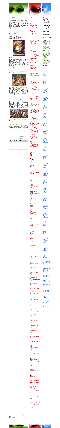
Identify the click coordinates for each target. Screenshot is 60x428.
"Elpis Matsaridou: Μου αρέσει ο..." (35, 256)
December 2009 (45, 248)
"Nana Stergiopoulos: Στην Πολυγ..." (33, 281)
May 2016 (44, 179)
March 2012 (44, 224)
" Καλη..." (31, 174)
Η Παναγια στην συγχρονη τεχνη (34, 138)
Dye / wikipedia (45, 271)
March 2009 (44, 256)
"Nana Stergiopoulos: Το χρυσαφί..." (33, 254)
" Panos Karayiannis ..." (33, 233)
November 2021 (45, 120)
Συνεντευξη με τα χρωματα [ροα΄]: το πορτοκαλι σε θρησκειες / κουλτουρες (34, 65)
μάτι (43, 51)
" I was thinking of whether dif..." (34, 212)
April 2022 (44, 116)
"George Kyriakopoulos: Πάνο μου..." (34, 323)
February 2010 (45, 246)
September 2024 (45, 90)
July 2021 (44, 124)
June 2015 (44, 189)
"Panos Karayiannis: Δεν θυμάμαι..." (33, 295)
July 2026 (44, 70)
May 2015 (44, 190)
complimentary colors (46, 270)
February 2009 (45, 257)
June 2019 (44, 146)
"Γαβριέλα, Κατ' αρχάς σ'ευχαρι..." (34, 177)
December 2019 (45, 141)
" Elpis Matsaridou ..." (33, 231)
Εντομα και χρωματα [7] (34, 101)
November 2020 (45, 131)
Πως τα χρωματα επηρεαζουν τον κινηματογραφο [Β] (34, 54)
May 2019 (44, 147)
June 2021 (44, 125)
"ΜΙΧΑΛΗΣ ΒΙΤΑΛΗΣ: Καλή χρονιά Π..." (35, 306)
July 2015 (44, 188)
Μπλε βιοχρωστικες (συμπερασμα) (35, 75)
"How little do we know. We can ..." (35, 402)
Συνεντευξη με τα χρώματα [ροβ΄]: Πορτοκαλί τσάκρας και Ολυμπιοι (34, 58)
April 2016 (44, 180)
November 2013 (45, 206)
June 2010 (44, 243)
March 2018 (44, 160)
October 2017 (45, 164)
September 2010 (45, 240)
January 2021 (45, 129)
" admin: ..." (31, 243)
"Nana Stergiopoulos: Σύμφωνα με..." (34, 337)
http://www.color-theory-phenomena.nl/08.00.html (46, 277)
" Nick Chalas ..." (32, 238)
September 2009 (45, 251)
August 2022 (45, 112)
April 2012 (44, 223)
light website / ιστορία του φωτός (46, 286)
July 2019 (44, 145)
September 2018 (45, 154)
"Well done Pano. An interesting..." (35, 334)
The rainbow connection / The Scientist (46, 296)
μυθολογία (47, 53)
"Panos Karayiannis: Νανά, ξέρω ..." (34, 331)
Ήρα (44, 41)
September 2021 (45, 122)
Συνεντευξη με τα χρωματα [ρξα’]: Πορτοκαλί (34, 134)
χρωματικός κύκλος (46, 62)
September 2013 (45, 208)
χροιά (49, 61)
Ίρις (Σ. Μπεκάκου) (46, 301)
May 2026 (44, 72)
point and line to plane (46, 291)
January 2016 (45, 183)
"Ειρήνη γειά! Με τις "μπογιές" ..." (34, 355)
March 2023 (44, 106)
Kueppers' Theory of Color (46, 283)
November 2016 (45, 174)
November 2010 (45, 238)
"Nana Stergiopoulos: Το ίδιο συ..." (35, 378)
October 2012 (45, 218)
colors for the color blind (46, 268)
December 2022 (45, 109)
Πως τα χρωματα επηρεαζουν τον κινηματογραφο (34, 86)
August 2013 (45, 209)
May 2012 (44, 222)
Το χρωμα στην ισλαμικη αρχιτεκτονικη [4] (33, 43)
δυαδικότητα (44, 46)
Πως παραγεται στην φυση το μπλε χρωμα (34, 136)
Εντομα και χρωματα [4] (34, 145)
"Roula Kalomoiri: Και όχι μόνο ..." (34, 386)
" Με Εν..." (31, 160)
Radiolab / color (45, 292)
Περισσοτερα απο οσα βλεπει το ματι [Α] (34, 117)
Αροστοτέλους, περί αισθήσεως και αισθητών (46, 300)
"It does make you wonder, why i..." (34, 361)
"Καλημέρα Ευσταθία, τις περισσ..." (35, 172)
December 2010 (45, 237)
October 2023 (45, 100)
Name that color (45, 288)
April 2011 (44, 234)
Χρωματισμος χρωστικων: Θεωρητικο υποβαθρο (34, 96)
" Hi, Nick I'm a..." (32, 205)
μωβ (49, 53)
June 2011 (44, 232)
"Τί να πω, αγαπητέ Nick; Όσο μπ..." (34, 368)
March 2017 (44, 170)
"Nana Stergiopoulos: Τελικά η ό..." (35, 293)
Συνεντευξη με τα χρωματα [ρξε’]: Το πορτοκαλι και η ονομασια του (34, 105)
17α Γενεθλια (33, 78)
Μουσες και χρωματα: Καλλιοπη (34, 42)
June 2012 (44, 221)
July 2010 (44, 242)
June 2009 (44, 253)
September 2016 (45, 176)
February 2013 (45, 214)
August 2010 (45, 241)
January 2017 (45, 172)
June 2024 (44, 93)
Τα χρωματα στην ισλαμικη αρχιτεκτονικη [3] (33, 50)
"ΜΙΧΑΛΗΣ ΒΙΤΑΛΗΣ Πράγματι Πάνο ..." (34, 328)
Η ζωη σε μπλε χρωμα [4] (34, 38)
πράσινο (45, 57)
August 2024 (45, 91)
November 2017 (45, 163)
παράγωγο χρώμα (46, 55)
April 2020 (44, 137)
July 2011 (44, 231)
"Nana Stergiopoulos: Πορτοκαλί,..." (33, 291)
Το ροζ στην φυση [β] (34, 148)
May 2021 (44, 126)
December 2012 (45, 216)
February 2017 (45, 171)
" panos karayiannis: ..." (33, 198)
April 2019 (44, 148)
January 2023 (45, 108)
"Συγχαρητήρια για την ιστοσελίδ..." (35, 359)
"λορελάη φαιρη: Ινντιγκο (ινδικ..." (34, 297)
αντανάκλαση (45, 44)
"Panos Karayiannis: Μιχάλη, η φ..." (34, 261)
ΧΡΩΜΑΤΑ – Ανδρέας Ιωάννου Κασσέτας (46, 307)
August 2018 (45, 155)
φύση (46, 61)
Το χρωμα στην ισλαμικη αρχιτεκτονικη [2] (33, 62)
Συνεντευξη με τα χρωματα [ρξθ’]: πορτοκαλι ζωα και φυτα (34, 77)
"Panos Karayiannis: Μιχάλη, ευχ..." (34, 326)
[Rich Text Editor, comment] (18, 145)
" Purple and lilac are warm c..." (34, 193)
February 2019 (45, 150)
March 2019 (44, 149)
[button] (10, 140)
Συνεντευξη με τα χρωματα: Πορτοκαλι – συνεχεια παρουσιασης (34, 127)
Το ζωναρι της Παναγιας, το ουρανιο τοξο (34, 24)
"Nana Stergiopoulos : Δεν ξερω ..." (35, 279)
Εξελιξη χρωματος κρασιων (35, 110)
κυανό (43, 49)
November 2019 (45, 142)
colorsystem (44, 269)
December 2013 (45, 205)
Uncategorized (15, 127)
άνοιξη (46, 42)
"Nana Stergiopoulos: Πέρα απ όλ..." (34, 339)
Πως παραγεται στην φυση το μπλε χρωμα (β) (34, 125)
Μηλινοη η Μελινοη (33, 56)
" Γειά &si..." (31, 226)
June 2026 (44, 71)
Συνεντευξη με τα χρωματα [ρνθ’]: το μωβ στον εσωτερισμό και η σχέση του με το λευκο (34, 147)
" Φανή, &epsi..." (32, 165)
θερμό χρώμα (44, 48)
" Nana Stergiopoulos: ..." (33, 245)
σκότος (46, 58)
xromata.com (47, 1)
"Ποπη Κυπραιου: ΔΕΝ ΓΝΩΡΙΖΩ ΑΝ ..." (34, 391)
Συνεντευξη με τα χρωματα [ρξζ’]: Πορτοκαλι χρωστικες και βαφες (34, 90)
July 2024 (44, 92)
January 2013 (45, 215)
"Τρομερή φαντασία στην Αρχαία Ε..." (34, 357)
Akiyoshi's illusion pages (46, 261)
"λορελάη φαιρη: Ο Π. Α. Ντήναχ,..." (33, 315)
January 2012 (45, 226)
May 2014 (44, 201)
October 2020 (45, 132)
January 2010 (45, 247)
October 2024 (45, 89)
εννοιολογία (48, 46)
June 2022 (44, 114)
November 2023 (45, 99)
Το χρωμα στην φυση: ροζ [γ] (34, 143)
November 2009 (45, 249)
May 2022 (44, 115)
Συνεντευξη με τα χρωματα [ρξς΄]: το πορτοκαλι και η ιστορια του (34, 98)
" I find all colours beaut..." (33, 210)
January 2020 (45, 140)
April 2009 (44, 255)
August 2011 (45, 230)
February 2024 (45, 96)
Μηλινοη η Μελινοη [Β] (34, 47)
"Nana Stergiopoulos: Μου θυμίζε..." (33, 284)
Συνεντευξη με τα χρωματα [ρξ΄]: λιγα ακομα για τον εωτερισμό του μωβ (34, 141)
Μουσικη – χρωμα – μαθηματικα (34, 129)
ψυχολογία (44, 63)
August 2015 (45, 187)
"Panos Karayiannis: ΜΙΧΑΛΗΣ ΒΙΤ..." (34, 265)
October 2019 (45, 143)
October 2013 (45, 207)
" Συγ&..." (31, 252)
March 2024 (44, 95)
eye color (44, 272)
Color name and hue (46, 266)
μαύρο (48, 51)
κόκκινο (45, 50)
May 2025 (44, 83)
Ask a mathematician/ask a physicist (46, 263)
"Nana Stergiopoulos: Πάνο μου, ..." (34, 364)
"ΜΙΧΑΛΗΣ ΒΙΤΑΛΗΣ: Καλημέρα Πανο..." (34, 273)
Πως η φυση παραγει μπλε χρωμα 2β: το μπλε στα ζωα (35, 107)
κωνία (45, 49)
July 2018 (44, 156)
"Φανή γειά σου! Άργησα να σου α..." (34, 405)
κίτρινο (48, 48)
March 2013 (44, 213)
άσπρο (48, 42)
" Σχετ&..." (31, 154)
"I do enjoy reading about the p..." (34, 380)
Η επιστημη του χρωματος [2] (34, 81)
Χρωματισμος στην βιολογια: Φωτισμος (34, 114)
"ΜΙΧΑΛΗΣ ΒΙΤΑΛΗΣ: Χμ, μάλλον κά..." (34, 268)
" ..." (30, 217)
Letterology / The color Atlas (46, 285)
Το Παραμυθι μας (12, 17)
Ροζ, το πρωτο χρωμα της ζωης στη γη (34, 100)
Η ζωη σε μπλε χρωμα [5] (34, 34)
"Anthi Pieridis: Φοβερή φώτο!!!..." (34, 263)
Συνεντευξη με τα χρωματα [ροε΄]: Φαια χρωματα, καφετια (34, 40)
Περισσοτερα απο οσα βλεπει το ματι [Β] (34, 88)
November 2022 (45, 110)
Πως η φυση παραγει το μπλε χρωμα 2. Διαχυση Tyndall (34, 109)
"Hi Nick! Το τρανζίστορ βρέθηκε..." (35, 353)
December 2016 (45, 173)
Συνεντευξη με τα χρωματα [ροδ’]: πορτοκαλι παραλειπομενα (35, 46)
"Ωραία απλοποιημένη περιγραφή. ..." (34, 388)
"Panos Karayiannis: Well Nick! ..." (35, 382)
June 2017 (44, 168)
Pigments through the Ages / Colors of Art (46, 290)
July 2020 (44, 135)
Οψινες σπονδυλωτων (34, 144)
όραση (46, 63)
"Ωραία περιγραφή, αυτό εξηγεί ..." (34, 351)
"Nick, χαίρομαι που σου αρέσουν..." (33, 349)
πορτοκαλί (45, 56)
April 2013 (44, 212)
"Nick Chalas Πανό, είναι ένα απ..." (35, 393)
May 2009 (44, 254)
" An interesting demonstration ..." (34, 182)
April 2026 (44, 73)
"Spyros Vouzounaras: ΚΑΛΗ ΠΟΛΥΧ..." (34, 309)
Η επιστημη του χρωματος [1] (34, 103)
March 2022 (44, 117)
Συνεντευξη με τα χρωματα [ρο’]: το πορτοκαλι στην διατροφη (35, 70)
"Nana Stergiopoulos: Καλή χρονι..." (34, 304)
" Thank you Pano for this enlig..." (34, 224)
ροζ (44, 58)
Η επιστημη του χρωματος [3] (34, 74)
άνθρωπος (44, 42)
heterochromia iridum (46, 275)
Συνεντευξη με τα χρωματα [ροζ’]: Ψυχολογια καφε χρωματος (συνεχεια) (34, 30)
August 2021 (45, 123)
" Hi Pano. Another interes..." (34, 207)
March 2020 (44, 138)
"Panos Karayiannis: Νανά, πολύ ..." (34, 286)
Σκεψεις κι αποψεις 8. (24, 125)
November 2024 (45, 88)
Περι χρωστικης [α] (33, 37)
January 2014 (45, 204)
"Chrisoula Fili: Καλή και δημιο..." (34, 311)
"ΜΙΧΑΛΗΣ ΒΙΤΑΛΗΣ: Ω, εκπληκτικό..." (33, 259)
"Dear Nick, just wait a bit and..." (34, 345)
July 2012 (44, 220)
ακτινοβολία (47, 43)
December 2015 (45, 184)
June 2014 (44, 200)
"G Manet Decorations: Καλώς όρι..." (34, 300)
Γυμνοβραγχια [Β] (33, 48)
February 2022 (45, 118)
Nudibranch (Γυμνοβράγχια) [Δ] (34, 27)
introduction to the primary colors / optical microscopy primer (46, 281)
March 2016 (44, 181)
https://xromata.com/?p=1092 (15, 27)
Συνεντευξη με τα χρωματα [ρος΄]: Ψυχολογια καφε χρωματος (35, 35)
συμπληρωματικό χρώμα (45, 59)
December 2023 (45, 98)
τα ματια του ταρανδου (34, 67)
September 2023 (45, 101)
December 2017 (45, 162)
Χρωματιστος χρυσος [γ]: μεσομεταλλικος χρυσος (34, 123)
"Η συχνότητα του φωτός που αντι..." (34, 374)
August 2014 (45, 198)
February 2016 (45, 182)
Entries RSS (21, 415)
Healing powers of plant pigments (46, 274)
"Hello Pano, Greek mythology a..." (35, 370)
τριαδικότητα (45, 60)
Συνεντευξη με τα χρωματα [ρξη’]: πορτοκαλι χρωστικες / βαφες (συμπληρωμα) (34, 83)
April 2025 (44, 84)
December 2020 (45, 130)
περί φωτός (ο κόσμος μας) (46, 303)
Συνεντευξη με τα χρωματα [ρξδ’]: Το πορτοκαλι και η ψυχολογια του (35, 112)
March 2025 (44, 85)
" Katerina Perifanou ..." (33, 240)
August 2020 (45, 134)
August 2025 (45, 80)
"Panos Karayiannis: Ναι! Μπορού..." (33, 376)
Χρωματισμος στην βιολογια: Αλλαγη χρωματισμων (34, 32)
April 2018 (44, 159)
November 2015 (45, 185)
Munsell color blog (45, 287)
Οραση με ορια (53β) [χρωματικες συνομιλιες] (16, 124)
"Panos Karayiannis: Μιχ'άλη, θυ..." (35, 318)
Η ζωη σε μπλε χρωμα (34, 60)
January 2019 (45, 151)
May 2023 (44, 104)
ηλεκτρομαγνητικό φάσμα (46, 47)
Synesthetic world (45, 294)
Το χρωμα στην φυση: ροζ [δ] (34, 121)
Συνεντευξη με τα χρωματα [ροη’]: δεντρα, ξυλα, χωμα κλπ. (34, 22)
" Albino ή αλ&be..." (32, 152)
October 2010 (45, 239)
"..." (30, 222)
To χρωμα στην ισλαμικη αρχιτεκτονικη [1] (33, 72)
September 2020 (45, 133)
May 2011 (44, 233)
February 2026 (45, 75)
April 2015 (44, 191)
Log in (17, 415)
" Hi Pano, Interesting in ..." (34, 214)
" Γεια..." (31, 179)
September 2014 (45, 197)
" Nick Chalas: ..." (32, 203)
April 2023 (44, 105)
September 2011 (45, 229)
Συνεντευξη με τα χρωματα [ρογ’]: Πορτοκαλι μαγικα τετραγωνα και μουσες (34, 52)
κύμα (48, 50)
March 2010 (44, 245)
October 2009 (45, 250)
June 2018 (44, 157)
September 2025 (45, 79)
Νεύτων (48, 41)
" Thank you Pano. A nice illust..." (34, 181)
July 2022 (44, 113)
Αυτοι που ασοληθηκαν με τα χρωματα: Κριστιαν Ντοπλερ (34, 132)
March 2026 (44, 74)
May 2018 (44, 158)
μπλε (44, 53)
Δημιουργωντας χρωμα (34, 61)
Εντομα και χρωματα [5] (34, 139)
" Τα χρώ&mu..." (32, 170)
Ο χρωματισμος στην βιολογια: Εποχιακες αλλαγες (34, 26)
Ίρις (46, 41)
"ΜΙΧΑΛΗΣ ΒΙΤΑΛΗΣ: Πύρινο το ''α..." (34, 321)
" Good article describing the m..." (34, 184)
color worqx (44, 267)
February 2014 (45, 203)
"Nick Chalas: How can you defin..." (34, 384)
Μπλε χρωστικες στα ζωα (34, 79)
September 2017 (45, 165)
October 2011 (45, 228)
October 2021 (45, 121)
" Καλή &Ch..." (32, 163)
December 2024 (45, 87)
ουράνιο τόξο (47, 54)
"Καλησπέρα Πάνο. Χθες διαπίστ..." (33, 407)
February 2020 (45, 139)
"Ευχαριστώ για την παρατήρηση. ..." (34, 397)
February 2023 (45, 107)
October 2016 (45, 175)
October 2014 (45, 196)
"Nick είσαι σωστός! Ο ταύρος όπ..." (34, 342)
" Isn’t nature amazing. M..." (34, 189)
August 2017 (45, 166)
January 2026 (45, 76)
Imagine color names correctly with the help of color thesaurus (46, 279)
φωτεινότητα (44, 61)
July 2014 (44, 199)
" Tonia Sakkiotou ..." (33, 229)
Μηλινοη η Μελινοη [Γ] (34, 33)
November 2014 (45, 195)
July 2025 (44, 81)
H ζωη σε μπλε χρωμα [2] (34, 55)
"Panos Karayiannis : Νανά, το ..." (34, 277)
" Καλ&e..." (31, 167)
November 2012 (45, 217)
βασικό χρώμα (46, 45)
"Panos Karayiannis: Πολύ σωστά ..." (34, 270)
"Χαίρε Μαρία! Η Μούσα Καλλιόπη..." (33, 158)
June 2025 (44, 82)
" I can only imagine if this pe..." (34, 186)
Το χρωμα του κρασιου (34, 115)
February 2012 (45, 225)
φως (48, 60)
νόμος (44, 54)
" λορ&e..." (31, 196)
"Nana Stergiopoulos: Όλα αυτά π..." (34, 289)
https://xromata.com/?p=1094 (15, 28)
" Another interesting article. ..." (34, 191)
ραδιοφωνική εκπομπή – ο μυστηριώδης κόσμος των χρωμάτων (47, 305)
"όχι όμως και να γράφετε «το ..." (34, 399)
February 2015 (45, 193)
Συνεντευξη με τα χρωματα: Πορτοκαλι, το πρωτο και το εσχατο (34, 119)
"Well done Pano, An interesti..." (34, 347)
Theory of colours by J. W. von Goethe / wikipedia (47, 298)
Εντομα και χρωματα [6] (34, 130)
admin (44, 260)
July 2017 (44, 167)
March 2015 (44, 192)
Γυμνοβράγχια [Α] (33, 66)
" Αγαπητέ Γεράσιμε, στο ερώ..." (34, 250)
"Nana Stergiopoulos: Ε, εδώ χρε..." (34, 275)
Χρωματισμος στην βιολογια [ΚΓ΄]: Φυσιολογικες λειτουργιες (35, 68)
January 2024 (45, 97)
